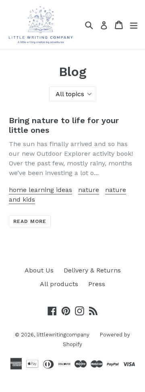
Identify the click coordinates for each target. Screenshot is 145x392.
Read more (29, 221)
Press (96, 284)
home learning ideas (40, 190)
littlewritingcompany (63, 335)
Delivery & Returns (92, 270)
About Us (39, 270)
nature (88, 190)
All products (59, 284)
